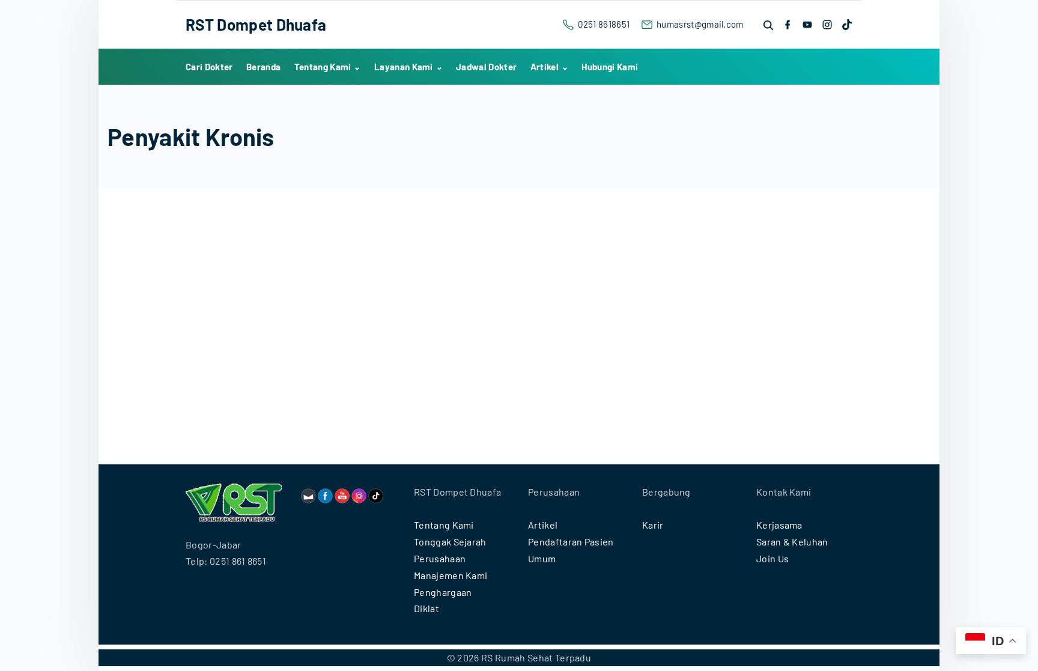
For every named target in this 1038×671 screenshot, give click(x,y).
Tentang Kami (444, 524)
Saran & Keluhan (792, 541)
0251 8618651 (604, 24)
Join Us (772, 558)
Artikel (542, 524)
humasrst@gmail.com (700, 24)
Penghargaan (443, 592)
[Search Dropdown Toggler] (769, 25)
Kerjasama (779, 524)
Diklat (426, 608)
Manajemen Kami (450, 575)
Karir (653, 524)
